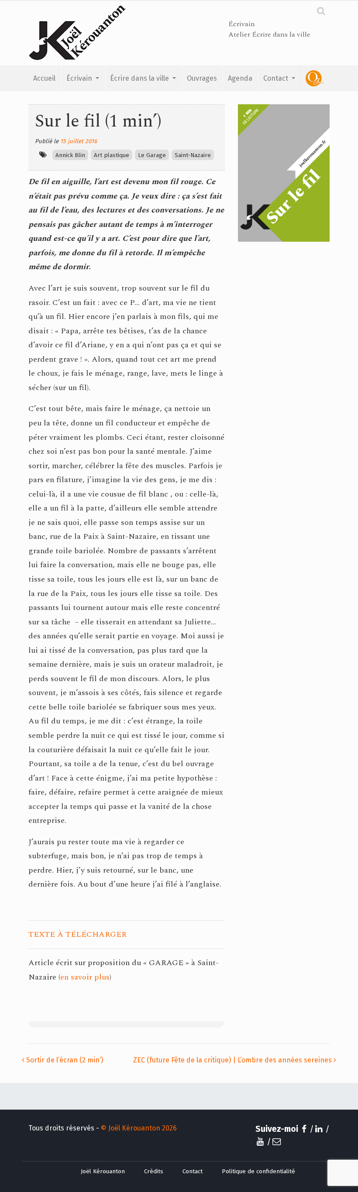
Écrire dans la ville (140, 78)
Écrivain (80, 78)
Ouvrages (202, 78)
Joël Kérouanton (103, 1171)
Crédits (153, 1171)
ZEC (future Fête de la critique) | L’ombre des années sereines (233, 1060)
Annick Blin (70, 155)
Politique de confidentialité (258, 1171)
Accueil (44, 78)
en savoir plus (85, 977)
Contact (276, 78)
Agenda (240, 78)
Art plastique (111, 155)
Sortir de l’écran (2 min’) (63, 1060)
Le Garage (152, 155)
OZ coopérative (315, 78)
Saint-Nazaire (193, 155)
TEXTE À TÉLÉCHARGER (77, 934)
